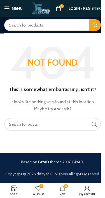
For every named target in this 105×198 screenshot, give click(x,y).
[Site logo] (40, 7)
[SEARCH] (95, 25)
